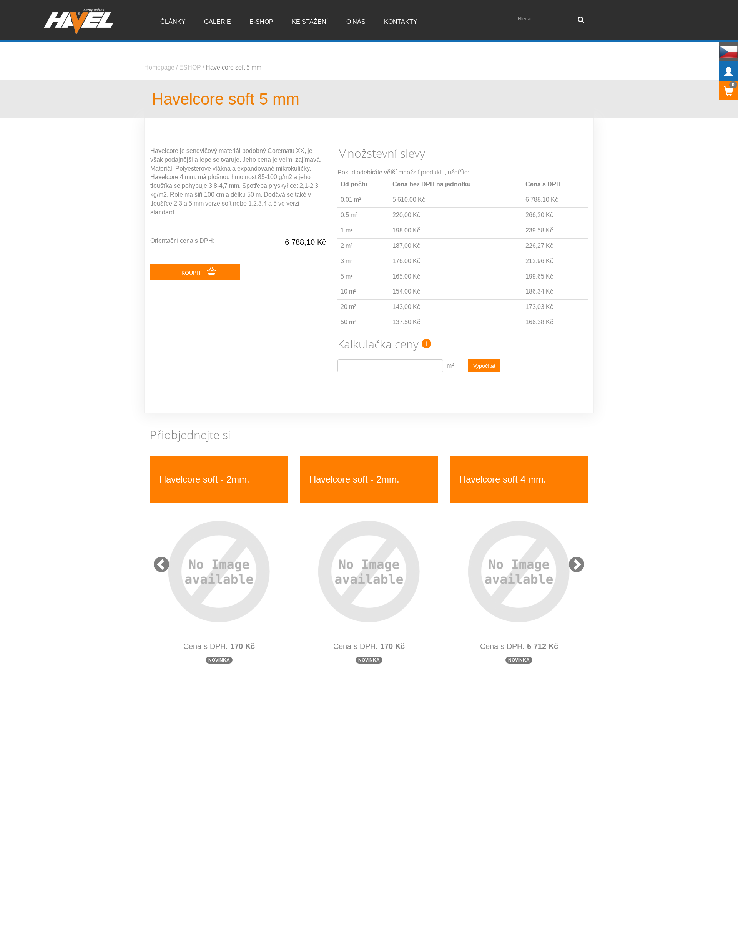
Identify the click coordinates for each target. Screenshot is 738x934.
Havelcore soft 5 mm (233, 67)
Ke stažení (310, 21)
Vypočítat (484, 366)
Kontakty (400, 21)
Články (173, 21)
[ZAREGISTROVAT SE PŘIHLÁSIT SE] (728, 71)
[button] (157, 560)
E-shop (261, 21)
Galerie (217, 21)
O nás (356, 21)
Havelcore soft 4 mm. (502, 479)
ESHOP (190, 67)
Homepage (159, 67)
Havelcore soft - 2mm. (204, 479)
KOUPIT (192, 273)
